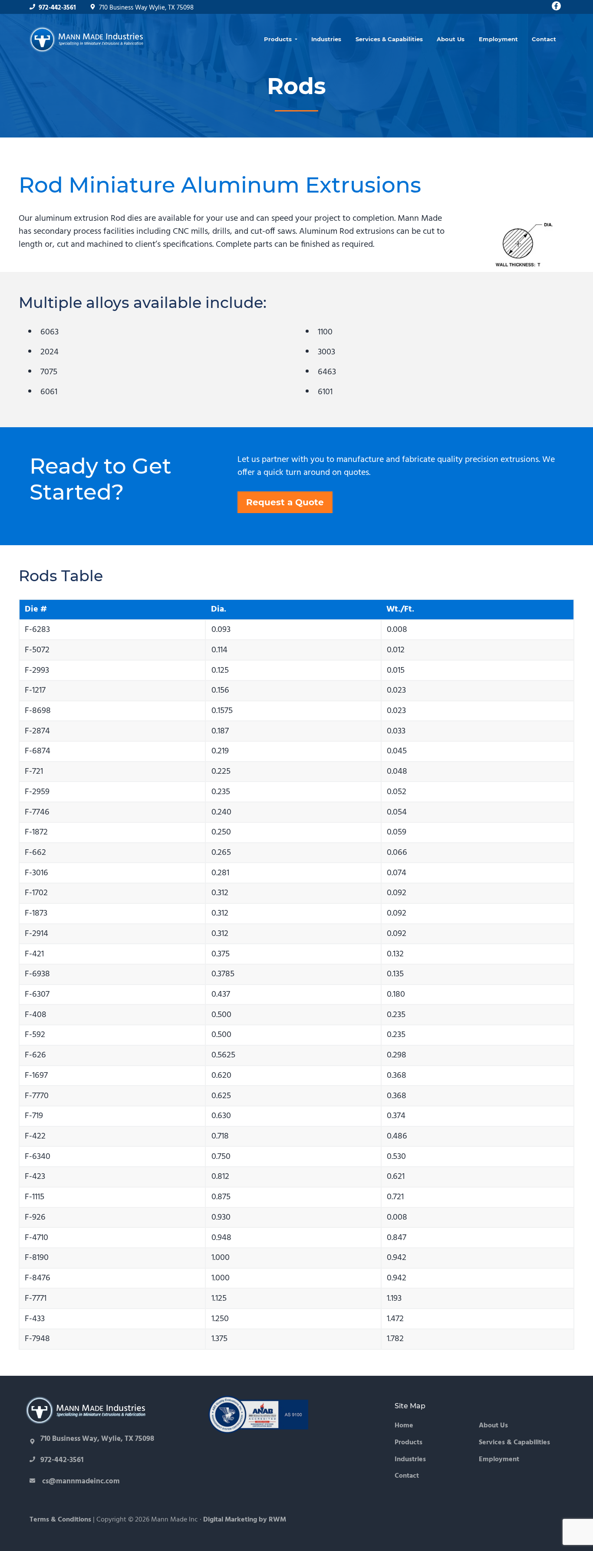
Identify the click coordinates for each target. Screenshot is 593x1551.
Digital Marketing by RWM (244, 1519)
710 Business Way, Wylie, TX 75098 (97, 1439)
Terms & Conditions (60, 1519)
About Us (493, 1425)
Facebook (556, 5)
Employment (499, 1459)
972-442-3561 (57, 8)
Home (404, 1425)
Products (408, 1442)
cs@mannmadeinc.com (80, 1481)
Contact (407, 1476)
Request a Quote (285, 502)
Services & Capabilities (514, 1442)
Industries (410, 1459)
